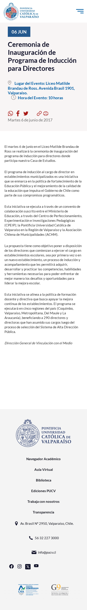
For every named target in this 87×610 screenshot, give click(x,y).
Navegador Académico (43, 459)
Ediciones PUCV (43, 491)
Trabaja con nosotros (43, 501)
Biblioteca (43, 480)
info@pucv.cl (47, 552)
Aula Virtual (43, 469)
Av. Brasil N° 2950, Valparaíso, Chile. (47, 523)
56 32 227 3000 (47, 538)
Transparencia (43, 512)
